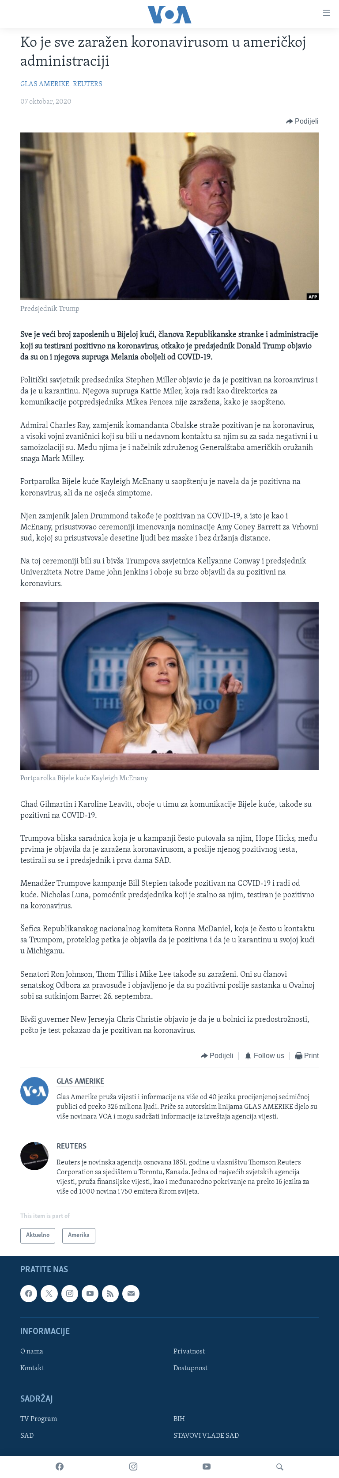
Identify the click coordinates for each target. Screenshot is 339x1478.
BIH (179, 1419)
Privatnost (189, 1351)
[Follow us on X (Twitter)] (49, 1293)
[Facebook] (59, 1467)
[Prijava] (130, 1293)
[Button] (302, 121)
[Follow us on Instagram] (69, 1293)
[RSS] (110, 1293)
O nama (31, 1351)
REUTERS (87, 84)
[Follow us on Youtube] (90, 1293)
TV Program (38, 1419)
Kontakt (32, 1368)
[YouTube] (206, 1467)
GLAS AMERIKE (44, 84)
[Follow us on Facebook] (28, 1293)
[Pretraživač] (280, 1467)
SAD (27, 1436)
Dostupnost (190, 1368)
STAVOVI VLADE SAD (206, 1436)
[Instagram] (133, 1467)
